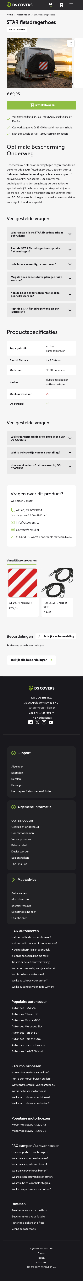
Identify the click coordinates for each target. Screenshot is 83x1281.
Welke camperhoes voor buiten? (31, 1189)
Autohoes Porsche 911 (26, 1032)
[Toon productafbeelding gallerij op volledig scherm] (70, 43)
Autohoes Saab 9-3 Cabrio (28, 1051)
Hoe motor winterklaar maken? (30, 1072)
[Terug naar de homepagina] (41, 688)
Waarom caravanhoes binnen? (30, 1170)
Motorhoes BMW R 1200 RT (29, 1124)
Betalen (16, 778)
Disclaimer (41, 1262)
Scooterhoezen (21, 905)
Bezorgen (17, 785)
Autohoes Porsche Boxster (28, 1045)
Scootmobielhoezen (23, 911)
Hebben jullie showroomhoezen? (32, 937)
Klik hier (50, 707)
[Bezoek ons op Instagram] (44, 722)
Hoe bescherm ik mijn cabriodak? (31, 949)
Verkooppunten (21, 839)
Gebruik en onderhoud (25, 826)
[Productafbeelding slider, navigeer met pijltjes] (45, 63)
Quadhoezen (19, 917)
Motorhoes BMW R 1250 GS (29, 1130)
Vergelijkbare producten (21, 560)
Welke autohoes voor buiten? (30, 980)
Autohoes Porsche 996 (26, 1038)
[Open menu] (71, 5)
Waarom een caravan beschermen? (32, 1176)
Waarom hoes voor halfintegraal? (32, 1182)
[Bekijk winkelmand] (61, 5)
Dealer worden (20, 851)
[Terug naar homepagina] (19, 5)
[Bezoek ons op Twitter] (37, 722)
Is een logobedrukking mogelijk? (31, 955)
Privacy (41, 1257)
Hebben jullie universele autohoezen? (34, 943)
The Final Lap (19, 863)
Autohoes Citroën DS (25, 1014)
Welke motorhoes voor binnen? (31, 1097)
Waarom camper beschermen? (30, 1158)
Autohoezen (19, 893)
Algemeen (17, 766)
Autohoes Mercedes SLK (27, 1026)
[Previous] (11, 63)
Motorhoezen (20, 899)
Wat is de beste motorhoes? (29, 1091)
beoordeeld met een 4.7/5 (55, 536)
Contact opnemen (22, 832)
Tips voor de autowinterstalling (31, 962)
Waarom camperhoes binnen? (29, 1164)
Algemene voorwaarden (41, 1248)
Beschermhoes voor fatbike (29, 1216)
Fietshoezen (23, 14)
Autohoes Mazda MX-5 (26, 1020)
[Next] (78, 63)
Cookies (41, 1253)
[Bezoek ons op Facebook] (30, 722)
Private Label (19, 845)
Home (10, 14)
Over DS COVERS (22, 820)
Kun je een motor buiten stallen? (31, 1078)
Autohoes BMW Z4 (24, 1007)
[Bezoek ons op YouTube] (51, 722)
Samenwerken (20, 857)
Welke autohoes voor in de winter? (33, 986)
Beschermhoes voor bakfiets (29, 1210)
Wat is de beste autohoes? (28, 974)
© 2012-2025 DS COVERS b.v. (41, 1267)
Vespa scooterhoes (24, 1228)
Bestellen (17, 772)
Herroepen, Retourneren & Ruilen (31, 791)
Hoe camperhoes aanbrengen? (30, 1152)
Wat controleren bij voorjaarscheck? (33, 968)
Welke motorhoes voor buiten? (31, 1103)
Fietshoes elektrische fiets (28, 1222)
